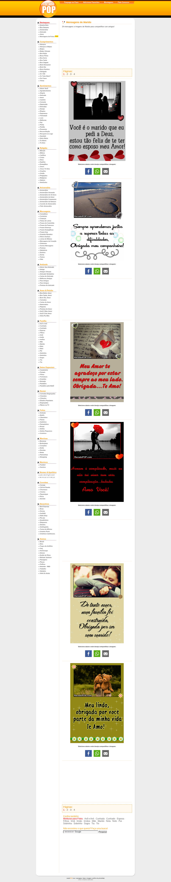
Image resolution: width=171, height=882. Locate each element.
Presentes (43, 129)
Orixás (42, 173)
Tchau (42, 80)
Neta (41, 346)
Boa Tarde (43, 60)
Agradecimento (45, 91)
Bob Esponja (44, 506)
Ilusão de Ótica (45, 555)
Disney (42, 511)
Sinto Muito (44, 138)
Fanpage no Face (71, 2)
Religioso (43, 178)
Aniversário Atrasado (47, 192)
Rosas (42, 426)
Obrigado (43, 71)
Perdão (42, 127)
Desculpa (43, 106)
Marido (42, 344)
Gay (41, 548)
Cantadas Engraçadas (47, 394)
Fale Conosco (123, 2)
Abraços (43, 44)
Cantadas (43, 300)
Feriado (42, 372)
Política (42, 564)
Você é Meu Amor (46, 311)
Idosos (42, 553)
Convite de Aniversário (48, 204)
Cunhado (43, 328)
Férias (42, 374)
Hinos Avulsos (45, 236)
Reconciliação (45, 131)
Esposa (42, 330)
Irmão (42, 337)
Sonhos (42, 252)
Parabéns (43, 383)
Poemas (43, 248)
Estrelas (43, 450)
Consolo (43, 102)
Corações (43, 445)
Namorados (44, 304)
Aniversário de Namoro (48, 201)
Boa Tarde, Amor (46, 295)
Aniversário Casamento (48, 199)
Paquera (43, 307)
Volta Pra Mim (44, 316)
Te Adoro (43, 140)
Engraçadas (44, 403)
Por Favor (43, 78)
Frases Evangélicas (46, 230)
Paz (41, 122)
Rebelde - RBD (45, 566)
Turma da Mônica (46, 529)
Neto (41, 348)
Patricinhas (44, 455)
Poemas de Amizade (47, 285)
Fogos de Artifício (46, 546)
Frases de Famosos (47, 225)
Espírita (42, 162)
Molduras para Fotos (73, 819)
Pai (41, 351)
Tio (41, 362)
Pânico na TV (44, 405)
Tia (41, 360)
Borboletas (44, 443)
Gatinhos (43, 422)
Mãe (41, 342)
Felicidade (43, 115)
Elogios (42, 111)
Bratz (42, 509)
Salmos (42, 180)
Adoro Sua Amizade (47, 267)
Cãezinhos (43, 417)
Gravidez (43, 379)
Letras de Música (46, 239)
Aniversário (44, 30)
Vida (41, 259)
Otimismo (43, 243)
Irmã (41, 335)
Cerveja (42, 485)
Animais (43, 413)
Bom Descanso (45, 65)
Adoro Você (44, 88)
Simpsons (43, 522)
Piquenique (44, 494)
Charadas (43, 396)
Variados (43, 571)
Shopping (43, 457)
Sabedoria (43, 250)
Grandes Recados (46, 234)
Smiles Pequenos (46, 431)
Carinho (43, 100)
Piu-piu (42, 518)
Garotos (43, 467)
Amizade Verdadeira (47, 274)
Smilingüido (44, 527)
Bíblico (42, 153)
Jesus (42, 166)
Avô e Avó (43, 323)
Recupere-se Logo (46, 134)
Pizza (42, 496)
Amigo (42, 269)
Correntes (43, 216)
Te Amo (42, 143)
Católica (43, 155)
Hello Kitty (43, 515)
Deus (42, 160)
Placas (42, 562)
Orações (43, 171)
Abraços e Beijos (46, 46)
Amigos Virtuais (45, 271)
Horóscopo (44, 550)
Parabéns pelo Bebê (47, 386)
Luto (41, 118)
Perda (42, 125)
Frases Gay (44, 232)
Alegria (42, 93)
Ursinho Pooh (45, 531)
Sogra (42, 357)
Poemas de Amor (46, 309)
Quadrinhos (44, 520)
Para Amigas (44, 281)
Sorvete (42, 498)
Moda (42, 452)
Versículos (43, 182)
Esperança (43, 113)
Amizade (43, 32)
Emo (41, 544)
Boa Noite (43, 53)
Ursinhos (43, 433)
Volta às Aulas (45, 573)
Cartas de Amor (45, 302)
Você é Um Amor (46, 313)
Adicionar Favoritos (91, 2)
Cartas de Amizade (46, 276)
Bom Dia (43, 67)
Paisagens (43, 560)
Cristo (42, 157)
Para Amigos (44, 283)
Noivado (43, 381)
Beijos (42, 49)
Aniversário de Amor (47, 197)
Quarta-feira (44, 25)
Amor (42, 34)
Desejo (42, 109)
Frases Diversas (45, 227)
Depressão (43, 104)
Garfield (43, 513)
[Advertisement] (97, 48)
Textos (42, 257)
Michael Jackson (46, 557)
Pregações (43, 175)
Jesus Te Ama (45, 169)
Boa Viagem (44, 62)
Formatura (43, 377)
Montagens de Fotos (47, 36)
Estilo (42, 448)
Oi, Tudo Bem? (45, 76)
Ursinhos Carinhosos (47, 534)
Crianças (43, 218)
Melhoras (43, 120)
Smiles (42, 429)
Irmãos (42, 339)
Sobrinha (43, 353)
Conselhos (44, 214)
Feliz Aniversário (46, 206)
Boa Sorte (43, 58)
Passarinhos (44, 424)
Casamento (44, 370)
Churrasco (43, 489)
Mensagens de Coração (48, 241)
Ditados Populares (46, 400)
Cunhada (43, 326)
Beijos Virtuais (45, 51)
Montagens (108, 2)
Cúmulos (43, 398)
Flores (42, 419)
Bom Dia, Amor (45, 297)
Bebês (42, 415)
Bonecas (43, 441)
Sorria (42, 255)
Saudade (43, 136)
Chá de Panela (45, 487)
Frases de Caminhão (47, 223)
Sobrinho (43, 355)
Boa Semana (44, 27)
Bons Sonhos (45, 69)
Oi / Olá (42, 74)
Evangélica (44, 164)
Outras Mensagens (46, 245)
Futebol (42, 465)
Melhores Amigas (46, 278)
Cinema (42, 492)
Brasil (42, 541)
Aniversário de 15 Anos (48, 195)
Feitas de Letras (45, 221)
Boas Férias (44, 55)
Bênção (42, 150)
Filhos (42, 332)
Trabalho (43, 569)
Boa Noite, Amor (46, 293)
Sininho (42, 524)
